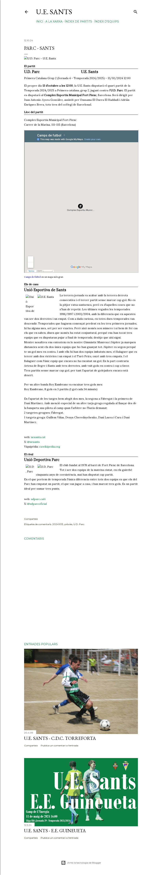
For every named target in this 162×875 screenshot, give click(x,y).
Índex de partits (78, 21)
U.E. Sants (54, 11)
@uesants (33, 442)
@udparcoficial (37, 504)
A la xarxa (53, 21)
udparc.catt (38, 499)
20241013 (57, 524)
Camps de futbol (32, 277)
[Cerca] (135, 11)
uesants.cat (38, 437)
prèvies (68, 524)
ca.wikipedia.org (49, 446)
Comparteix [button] (31, 518)
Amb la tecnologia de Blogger (84, 862)
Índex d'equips (106, 21)
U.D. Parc (78, 524)
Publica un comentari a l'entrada (59, 745)
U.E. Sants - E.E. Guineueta (55, 830)
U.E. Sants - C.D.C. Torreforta (60, 738)
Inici (39, 21)
